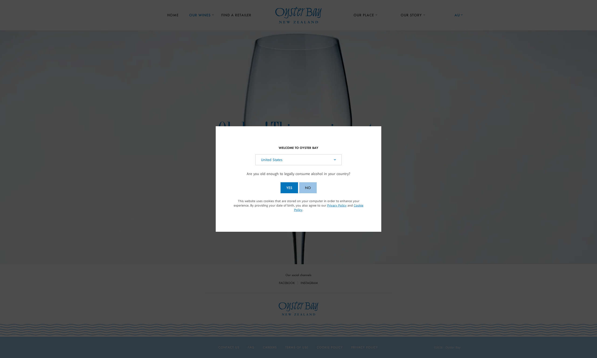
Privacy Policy (337, 205)
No (308, 188)
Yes (289, 188)
